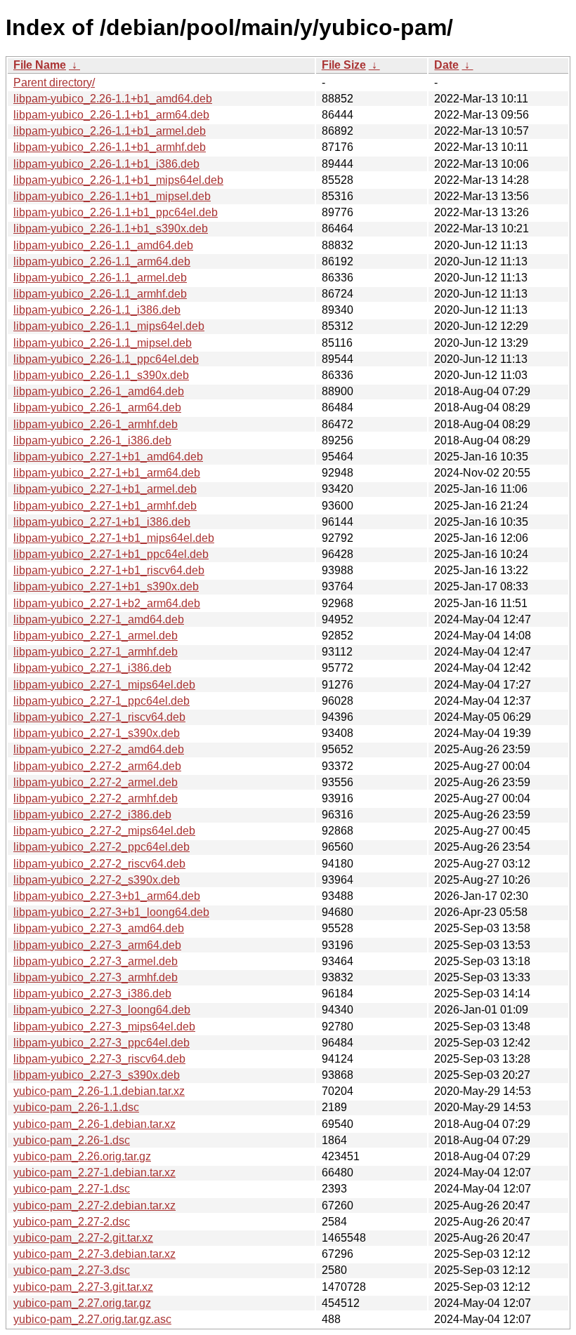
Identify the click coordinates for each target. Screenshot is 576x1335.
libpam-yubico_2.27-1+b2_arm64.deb (106, 603)
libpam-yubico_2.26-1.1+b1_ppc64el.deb (115, 212)
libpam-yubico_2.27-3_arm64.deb (97, 945)
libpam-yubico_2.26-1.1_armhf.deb (100, 294)
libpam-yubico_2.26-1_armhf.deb (95, 424)
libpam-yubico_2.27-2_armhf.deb (95, 798)
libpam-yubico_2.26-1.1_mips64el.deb (108, 326)
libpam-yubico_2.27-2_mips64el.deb (104, 831)
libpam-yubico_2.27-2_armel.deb (95, 782)
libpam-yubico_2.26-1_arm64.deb (97, 407)
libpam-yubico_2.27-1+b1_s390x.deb (106, 586)
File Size (344, 65)
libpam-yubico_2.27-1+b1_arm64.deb (106, 473)
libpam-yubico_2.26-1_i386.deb (92, 440)
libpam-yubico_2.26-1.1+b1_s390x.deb (110, 228)
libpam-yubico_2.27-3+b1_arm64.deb (106, 896)
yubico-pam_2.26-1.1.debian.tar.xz (99, 1091)
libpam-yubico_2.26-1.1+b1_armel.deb (109, 131)
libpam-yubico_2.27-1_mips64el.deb (104, 685)
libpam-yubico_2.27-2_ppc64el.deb (101, 847)
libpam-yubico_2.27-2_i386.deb (92, 815)
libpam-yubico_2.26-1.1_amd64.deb (103, 245)
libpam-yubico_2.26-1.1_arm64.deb (101, 261)
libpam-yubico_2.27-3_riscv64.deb (99, 1059)
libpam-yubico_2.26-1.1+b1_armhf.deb (109, 147)
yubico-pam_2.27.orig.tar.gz (82, 1303)
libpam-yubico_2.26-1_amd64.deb (98, 391)
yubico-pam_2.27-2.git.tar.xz (83, 1238)
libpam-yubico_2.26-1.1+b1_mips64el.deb (118, 180)
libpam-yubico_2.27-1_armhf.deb (95, 652)
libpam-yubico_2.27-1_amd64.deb (98, 619)
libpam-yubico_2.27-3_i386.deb (92, 993)
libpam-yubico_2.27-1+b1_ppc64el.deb (111, 554)
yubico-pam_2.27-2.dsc (71, 1222)
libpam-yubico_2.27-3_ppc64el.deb (101, 1043)
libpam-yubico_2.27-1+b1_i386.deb (101, 522)
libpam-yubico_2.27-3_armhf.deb (95, 977)
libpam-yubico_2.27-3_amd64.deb (98, 928)
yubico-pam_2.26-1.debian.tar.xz (94, 1124)
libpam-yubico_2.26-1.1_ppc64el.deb (106, 359)
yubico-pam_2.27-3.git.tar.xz (83, 1287)
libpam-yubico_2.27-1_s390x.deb (96, 733)
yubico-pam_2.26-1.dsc (71, 1140)
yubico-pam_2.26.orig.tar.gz (82, 1156)
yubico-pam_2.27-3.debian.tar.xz (94, 1254)
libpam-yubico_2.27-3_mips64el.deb (104, 1026)
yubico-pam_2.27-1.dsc (71, 1189)
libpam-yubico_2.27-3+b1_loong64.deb (111, 912)
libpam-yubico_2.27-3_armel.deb (95, 961)
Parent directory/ (54, 82)
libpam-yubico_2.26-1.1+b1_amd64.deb (112, 99)
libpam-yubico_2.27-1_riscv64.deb (99, 717)
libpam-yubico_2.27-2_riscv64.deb (99, 864)
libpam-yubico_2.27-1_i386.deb (92, 668)
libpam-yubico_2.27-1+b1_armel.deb (105, 489)
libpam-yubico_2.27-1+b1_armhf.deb (105, 506)
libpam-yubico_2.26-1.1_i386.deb (97, 310)
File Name (39, 65)
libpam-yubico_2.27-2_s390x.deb (96, 880)
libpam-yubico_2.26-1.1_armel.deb (100, 278)
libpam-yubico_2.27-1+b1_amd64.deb (108, 457)
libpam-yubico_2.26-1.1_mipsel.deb (102, 343)
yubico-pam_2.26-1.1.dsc (76, 1107)
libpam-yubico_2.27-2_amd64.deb (98, 749)
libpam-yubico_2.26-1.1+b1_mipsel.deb (112, 196)
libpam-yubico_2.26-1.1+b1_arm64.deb (111, 115)
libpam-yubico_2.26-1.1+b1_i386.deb (106, 164)
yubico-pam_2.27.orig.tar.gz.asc (92, 1319)
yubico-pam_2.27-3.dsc (71, 1270)
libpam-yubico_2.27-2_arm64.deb (97, 766)
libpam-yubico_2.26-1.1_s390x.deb (101, 375)
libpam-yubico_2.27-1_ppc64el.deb (101, 701)
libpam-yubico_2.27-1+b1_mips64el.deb (113, 538)
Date (446, 65)
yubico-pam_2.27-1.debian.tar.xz (94, 1172)
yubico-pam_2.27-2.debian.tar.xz (94, 1205)
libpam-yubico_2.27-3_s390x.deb (96, 1075)
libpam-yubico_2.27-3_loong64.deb (101, 1010)
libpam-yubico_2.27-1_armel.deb (95, 636)
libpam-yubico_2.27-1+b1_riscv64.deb (108, 570)
